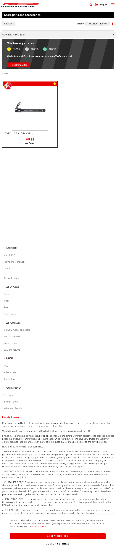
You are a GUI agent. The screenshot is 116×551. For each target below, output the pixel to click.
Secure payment (12, 336)
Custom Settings (57, 544)
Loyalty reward (11, 343)
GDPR (7, 268)
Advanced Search (13, 408)
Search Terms (11, 402)
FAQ (6, 366)
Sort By (80, 23)
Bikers (7, 294)
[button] (104, 4)
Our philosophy (11, 278)
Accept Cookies (57, 536)
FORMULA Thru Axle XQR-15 (19, 133)
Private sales (10, 372)
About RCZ (9, 255)
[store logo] (20, 5)
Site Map (8, 395)
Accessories (10, 314)
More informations (18, 65)
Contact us (9, 379)
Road (6, 307)
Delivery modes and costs (17, 330)
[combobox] (90, 4)
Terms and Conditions (15, 262)
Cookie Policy (39, 526)
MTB (6, 301)
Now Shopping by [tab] (12, 35)
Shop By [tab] (8, 23)
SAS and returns (12, 350)
